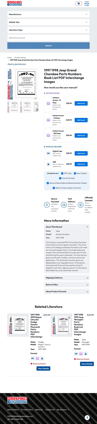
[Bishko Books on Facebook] (87, 417)
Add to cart (81, 103)
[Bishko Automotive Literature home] (17, 400)
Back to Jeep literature (16, 64)
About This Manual (54, 227)
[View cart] (78, 4)
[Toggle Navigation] (87, 3)
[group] (13, 107)
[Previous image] (11, 83)
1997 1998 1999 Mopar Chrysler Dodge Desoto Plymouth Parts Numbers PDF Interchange (36, 325)
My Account (62, 409)
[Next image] (35, 83)
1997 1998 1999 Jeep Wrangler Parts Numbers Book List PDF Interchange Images (80, 324)
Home (9, 57)
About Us (39, 409)
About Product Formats (56, 291)
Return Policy (13, 409)
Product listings (20, 57)
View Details (43, 368)
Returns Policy (52, 284)
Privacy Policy (27, 409)
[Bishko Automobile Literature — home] (14, 3)
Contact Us (49, 409)
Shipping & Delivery (54, 278)
